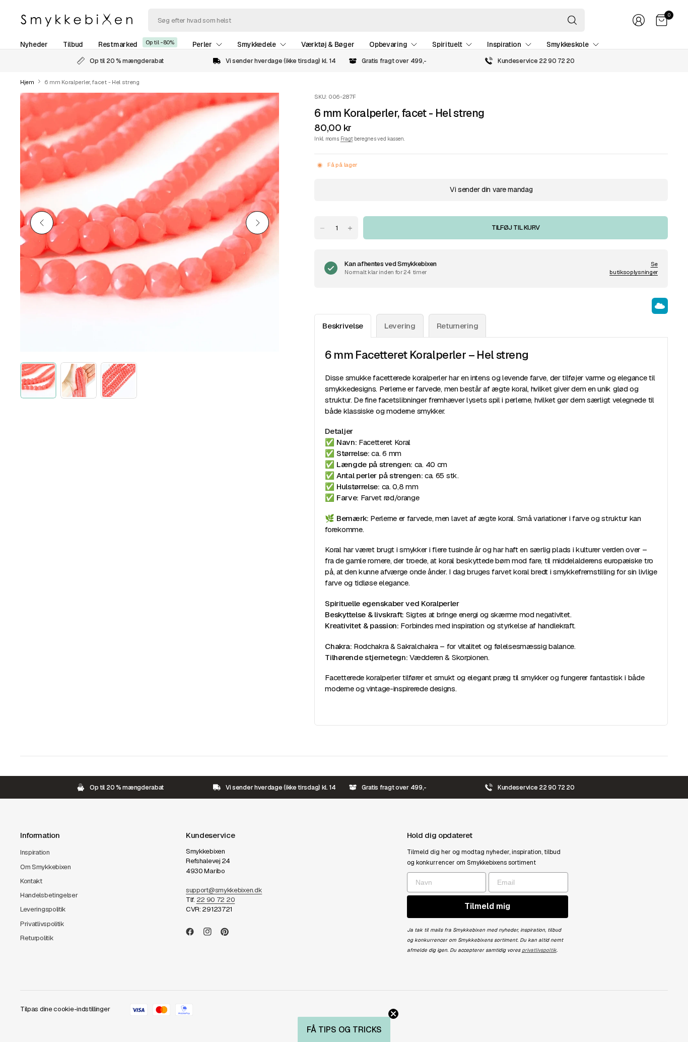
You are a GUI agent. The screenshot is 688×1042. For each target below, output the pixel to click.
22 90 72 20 (215, 899)
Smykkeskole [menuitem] (567, 44)
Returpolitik (36, 938)
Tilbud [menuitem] (73, 44)
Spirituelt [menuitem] (447, 44)
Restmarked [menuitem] (117, 44)
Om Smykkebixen (45, 867)
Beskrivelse (342, 326)
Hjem (27, 82)
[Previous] (41, 222)
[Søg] (572, 20)
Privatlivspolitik (42, 924)
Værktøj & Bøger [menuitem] (327, 44)
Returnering (457, 326)
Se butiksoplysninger (633, 268)
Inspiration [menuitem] (504, 44)
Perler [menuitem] (202, 44)
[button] (344, 1029)
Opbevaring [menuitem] (388, 44)
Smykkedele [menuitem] (256, 44)
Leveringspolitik (43, 909)
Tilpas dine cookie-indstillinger (65, 1009)
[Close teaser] (393, 1014)
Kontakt (31, 881)
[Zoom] (260, 112)
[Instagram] (211, 932)
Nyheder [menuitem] (34, 44)
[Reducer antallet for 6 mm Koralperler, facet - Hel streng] (322, 228)
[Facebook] (194, 932)
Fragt (346, 138)
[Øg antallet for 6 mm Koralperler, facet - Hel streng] (350, 228)
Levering (400, 326)
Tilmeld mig (487, 906)
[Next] (257, 222)
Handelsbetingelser (49, 895)
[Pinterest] (229, 932)
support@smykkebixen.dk (224, 890)
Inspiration (35, 852)
